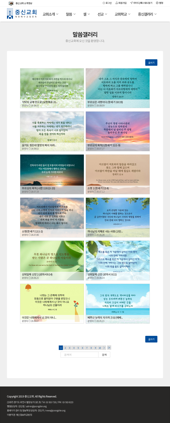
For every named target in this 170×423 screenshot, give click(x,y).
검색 (104, 355)
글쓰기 (151, 62)
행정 (160, 2)
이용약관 (11, 414)
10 (100, 347)
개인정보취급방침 (24, 414)
